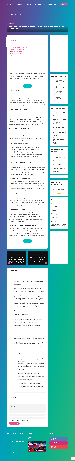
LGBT (14, 245)
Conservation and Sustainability (19, 51)
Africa (55, 4)
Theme (29, 4)
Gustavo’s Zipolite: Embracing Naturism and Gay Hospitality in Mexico (59, 159)
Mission (29, 438)
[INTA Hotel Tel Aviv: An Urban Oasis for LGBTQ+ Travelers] (53, 82)
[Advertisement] (59, 55)
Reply (15, 310)
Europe (34, 4)
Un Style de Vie (54, 217)
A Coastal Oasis (15, 40)
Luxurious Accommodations (18, 49)
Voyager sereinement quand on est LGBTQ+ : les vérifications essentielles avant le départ (59, 133)
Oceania (50, 4)
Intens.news (53, 221)
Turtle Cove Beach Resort (34, 116)
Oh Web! (53, 205)
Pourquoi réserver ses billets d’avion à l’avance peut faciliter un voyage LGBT (59, 114)
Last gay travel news (58, 108)
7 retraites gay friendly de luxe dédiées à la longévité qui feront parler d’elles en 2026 (59, 121)
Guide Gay (53, 213)
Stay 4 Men (10, 4)
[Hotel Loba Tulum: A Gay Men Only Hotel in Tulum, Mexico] (9, 445)
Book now (27, 86)
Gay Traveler (53, 222)
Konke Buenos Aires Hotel (60, 88)
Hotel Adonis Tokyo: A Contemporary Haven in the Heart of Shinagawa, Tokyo (18, 440)
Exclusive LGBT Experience (17, 45)
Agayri (52, 207)
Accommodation (21, 4)
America (40, 4)
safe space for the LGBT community (34, 136)
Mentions (30, 440)
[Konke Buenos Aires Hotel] (53, 88)
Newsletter (63, 4)
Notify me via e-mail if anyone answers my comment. (19, 420)
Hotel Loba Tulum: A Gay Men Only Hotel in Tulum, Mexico (18, 445)
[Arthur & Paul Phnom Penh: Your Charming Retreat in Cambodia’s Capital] (53, 99)
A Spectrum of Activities (17, 43)
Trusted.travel (54, 216)
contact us (60, 227)
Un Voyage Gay (54, 214)
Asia (45, 4)
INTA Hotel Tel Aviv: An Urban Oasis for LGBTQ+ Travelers (60, 83)
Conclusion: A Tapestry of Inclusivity (20, 55)
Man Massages (54, 218)
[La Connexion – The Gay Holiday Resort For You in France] (9, 450)
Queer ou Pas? (54, 210)
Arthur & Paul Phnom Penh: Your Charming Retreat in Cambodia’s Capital (61, 100)
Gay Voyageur (54, 206)
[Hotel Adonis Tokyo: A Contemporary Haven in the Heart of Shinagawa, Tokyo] (9, 439)
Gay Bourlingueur (54, 211)
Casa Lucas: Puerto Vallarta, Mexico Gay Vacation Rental (58, 164)
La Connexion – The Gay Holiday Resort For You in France (17, 451)
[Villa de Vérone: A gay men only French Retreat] (53, 93)
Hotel (11, 23)
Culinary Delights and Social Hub (19, 47)
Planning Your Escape (16, 53)
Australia (11, 245)
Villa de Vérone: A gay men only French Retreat (61, 94)
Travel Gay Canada (55, 209)
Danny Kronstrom (54, 203)
